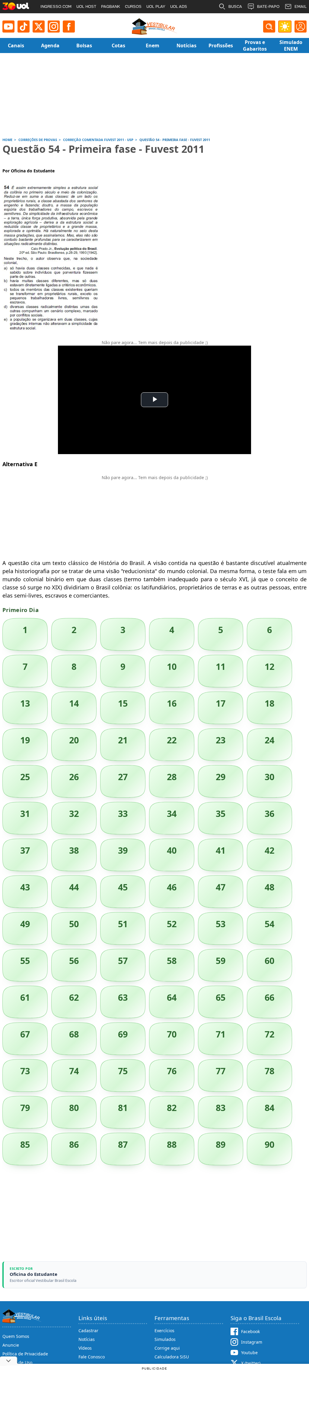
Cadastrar (88, 1330)
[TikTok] (24, 26)
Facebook (250, 1331)
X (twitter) (250, 1363)
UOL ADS (178, 6)
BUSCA (235, 6)
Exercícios (164, 1330)
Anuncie (10, 1345)
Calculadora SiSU (171, 1357)
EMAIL (301, 6)
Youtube (249, 1352)
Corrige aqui (167, 1348)
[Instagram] (54, 26)
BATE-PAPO (268, 6)
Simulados (165, 1339)
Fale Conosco (91, 1357)
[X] (39, 26)
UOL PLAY (155, 6)
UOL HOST (86, 6)
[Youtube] (8, 26)
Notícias (86, 1339)
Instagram (251, 1342)
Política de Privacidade (25, 1354)
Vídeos (85, 1348)
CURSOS (133, 6)
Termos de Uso (17, 1362)
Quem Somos (15, 1336)
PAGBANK (110, 6)
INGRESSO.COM (56, 6)
